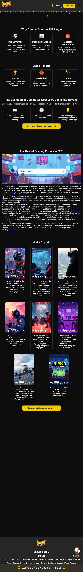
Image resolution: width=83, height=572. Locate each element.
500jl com (77, 211)
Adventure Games (22, 559)
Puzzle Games (13, 563)
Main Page (59, 559)
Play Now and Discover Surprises (41, 408)
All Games (49, 559)
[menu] (78, 5)
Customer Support (55, 563)
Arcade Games (38, 559)
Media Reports (70, 563)
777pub (25, 203)
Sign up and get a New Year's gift (41, 126)
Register (69, 6)
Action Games (8, 559)
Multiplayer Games (73, 559)
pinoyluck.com (13, 195)
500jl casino (13, 229)
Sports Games (26, 563)
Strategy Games (40, 563)
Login (57, 6)
